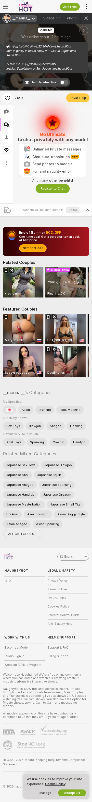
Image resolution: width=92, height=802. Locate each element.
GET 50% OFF (33, 248)
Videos (52, 18)
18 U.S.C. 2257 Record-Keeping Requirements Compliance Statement (44, 762)
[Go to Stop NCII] (31, 745)
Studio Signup (14, 656)
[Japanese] (9, 410)
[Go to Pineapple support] (8, 745)
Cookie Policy (55, 784)
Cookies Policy (58, 606)
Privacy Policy (58, 580)
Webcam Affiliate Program (22, 665)
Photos (75, 18)
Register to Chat (53, 188)
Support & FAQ (58, 647)
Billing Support (58, 656)
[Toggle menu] (5, 6)
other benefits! (61, 180)
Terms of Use (57, 589)
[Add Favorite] (7, 98)
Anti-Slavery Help (60, 623)
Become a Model (16, 647)
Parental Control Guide (63, 615)
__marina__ (14, 392)
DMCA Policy (57, 598)
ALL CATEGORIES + (22, 534)
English (69, 556)
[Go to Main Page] (28, 6)
